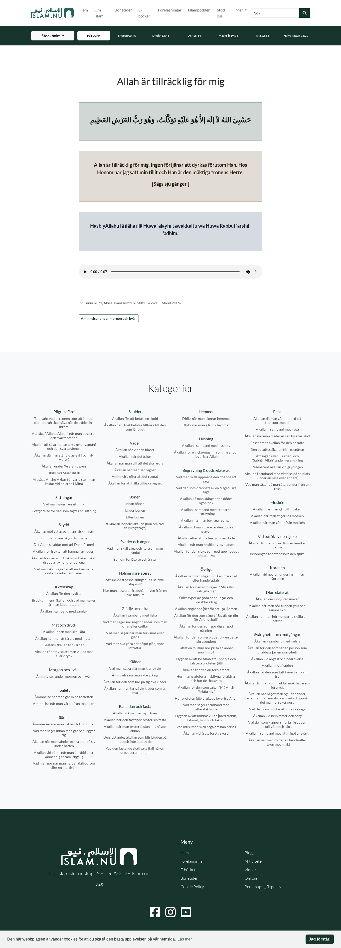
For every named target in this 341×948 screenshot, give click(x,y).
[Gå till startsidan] (52, 13)
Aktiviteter (254, 861)
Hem (84, 9)
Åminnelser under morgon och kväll (109, 318)
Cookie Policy (192, 886)
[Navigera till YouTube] (186, 912)
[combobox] (275, 13)
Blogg (249, 852)
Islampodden (199, 9)
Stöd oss (221, 12)
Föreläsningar (169, 9)
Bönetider (123, 9)
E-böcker (144, 12)
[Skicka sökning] (304, 13)
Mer (240, 9)
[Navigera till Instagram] (170, 912)
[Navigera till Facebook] (155, 912)
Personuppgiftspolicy (263, 886)
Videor (250, 869)
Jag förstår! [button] (320, 939)
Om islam (98, 12)
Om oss (251, 878)
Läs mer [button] (184, 939)
